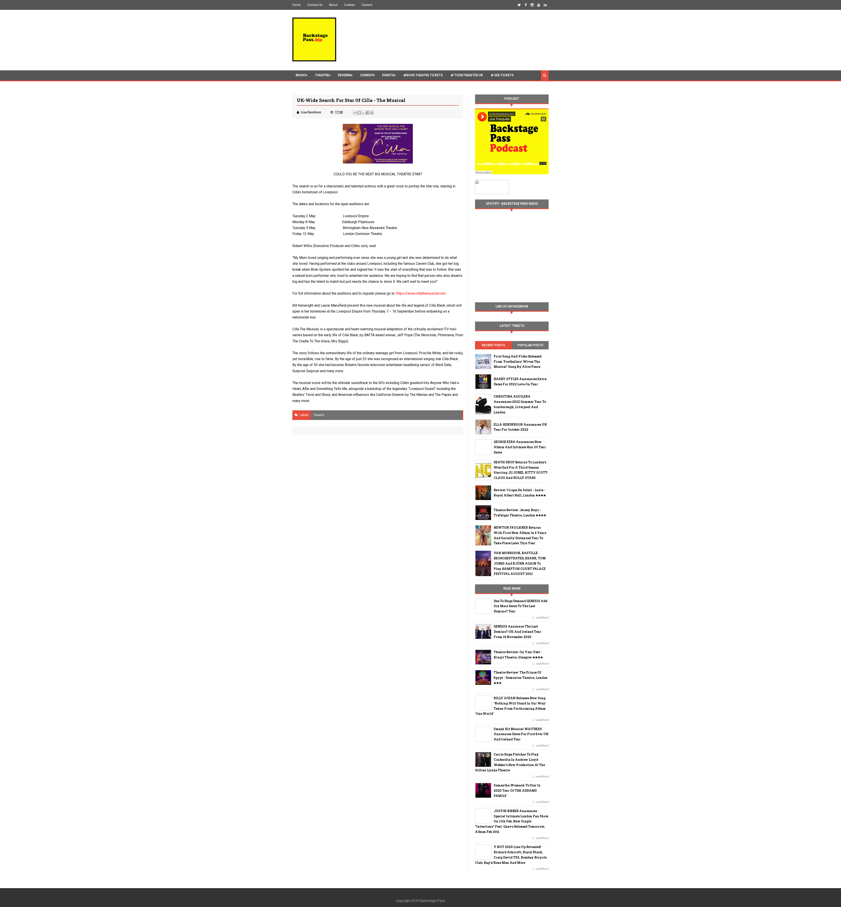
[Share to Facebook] (368, 112)
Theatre (322, 75)
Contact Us (314, 5)
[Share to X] (363, 112)
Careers (367, 5)
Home (296, 5)
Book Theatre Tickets (424, 75)
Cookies (349, 5)
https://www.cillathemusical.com (420, 293)
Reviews (344, 75)
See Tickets (504, 75)
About (333, 5)
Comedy (366, 75)
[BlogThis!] (359, 112)
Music (301, 75)
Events (388, 75)
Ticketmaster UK (468, 75)
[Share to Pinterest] (372, 112)
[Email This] (355, 112)
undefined (542, 617)
